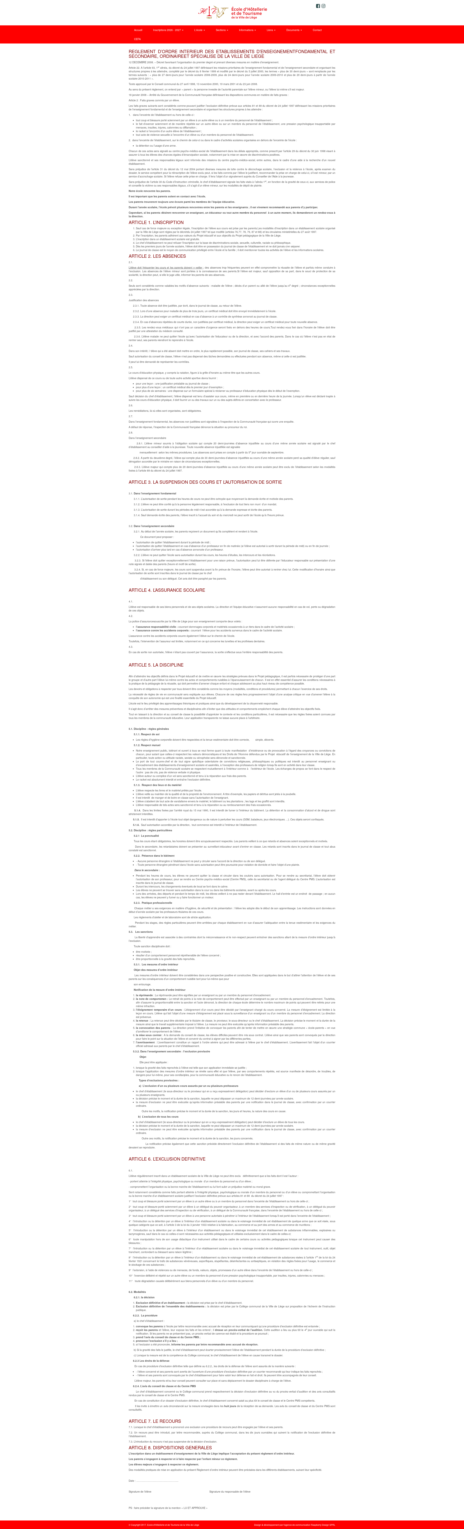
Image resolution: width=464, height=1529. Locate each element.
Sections (221, 30)
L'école (198, 30)
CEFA (137, 39)
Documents (293, 30)
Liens (270, 30)
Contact (317, 30)
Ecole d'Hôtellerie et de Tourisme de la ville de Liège (232, 12)
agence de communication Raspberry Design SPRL (309, 1524)
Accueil (138, 30)
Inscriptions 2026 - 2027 (167, 30)
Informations (246, 30)
